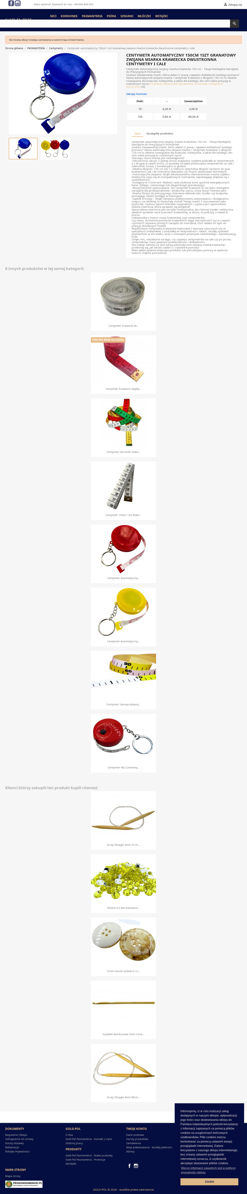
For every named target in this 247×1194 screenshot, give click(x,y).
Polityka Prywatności (17, 1151)
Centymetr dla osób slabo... (123, 452)
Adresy (130, 1151)
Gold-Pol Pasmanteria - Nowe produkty (89, 1155)
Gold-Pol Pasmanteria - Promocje (85, 1159)
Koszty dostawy (14, 1143)
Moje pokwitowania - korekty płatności (149, 1147)
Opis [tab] (137, 133)
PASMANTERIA (92, 16)
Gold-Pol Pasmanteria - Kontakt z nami (89, 1139)
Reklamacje (12, 1147)
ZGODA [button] (209, 1181)
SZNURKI (126, 16)
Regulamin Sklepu (16, 1135)
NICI (53, 16)
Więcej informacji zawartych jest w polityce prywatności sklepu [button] (208, 1170)
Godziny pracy (74, 1143)
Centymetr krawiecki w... (123, 325)
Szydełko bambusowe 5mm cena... (123, 1034)
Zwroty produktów (137, 1139)
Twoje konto (136, 1129)
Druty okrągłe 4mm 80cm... (123, 1097)
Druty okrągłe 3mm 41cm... (123, 844)
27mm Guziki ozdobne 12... (123, 971)
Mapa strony (12, 1176)
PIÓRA (111, 16)
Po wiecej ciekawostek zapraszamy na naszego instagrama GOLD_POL (174, 85)
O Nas (69, 1135)
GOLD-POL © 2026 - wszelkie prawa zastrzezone (123, 1189)
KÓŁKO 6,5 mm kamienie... (123, 908)
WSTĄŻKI (161, 16)
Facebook (11, 3)
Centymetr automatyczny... (123, 578)
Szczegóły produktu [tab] (159, 133)
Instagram (18, 3)
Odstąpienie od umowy (19, 1139)
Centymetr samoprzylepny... (123, 704)
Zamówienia (133, 1143)
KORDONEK (69, 16)
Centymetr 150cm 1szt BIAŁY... (123, 515)
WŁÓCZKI (144, 16)
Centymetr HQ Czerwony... (123, 767)
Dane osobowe (135, 1135)
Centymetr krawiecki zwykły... (123, 389)
